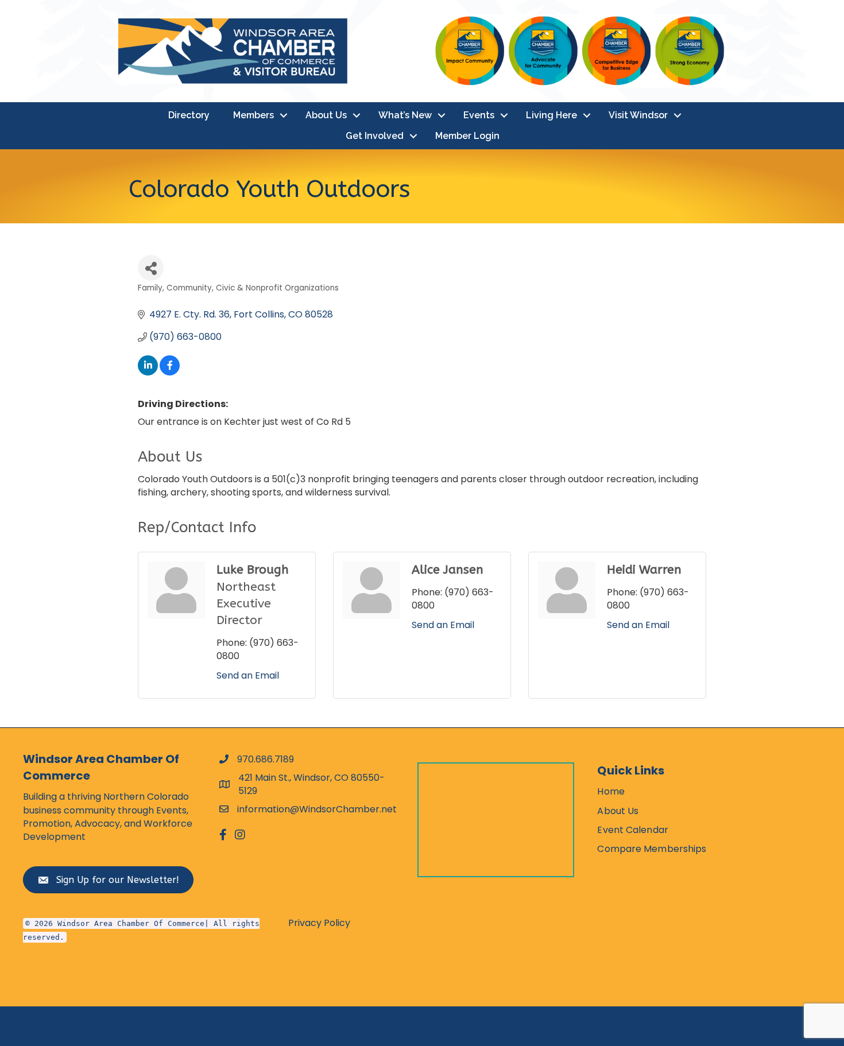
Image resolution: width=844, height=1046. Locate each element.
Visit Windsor (638, 115)
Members (253, 115)
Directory (189, 115)
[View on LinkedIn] (148, 372)
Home (610, 791)
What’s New (405, 115)
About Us (326, 115)
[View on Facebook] (170, 372)
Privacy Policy (319, 922)
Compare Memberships (651, 848)
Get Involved (375, 135)
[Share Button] (151, 268)
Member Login (467, 135)
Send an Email (247, 675)
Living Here (551, 115)
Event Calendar (632, 829)
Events (478, 115)
